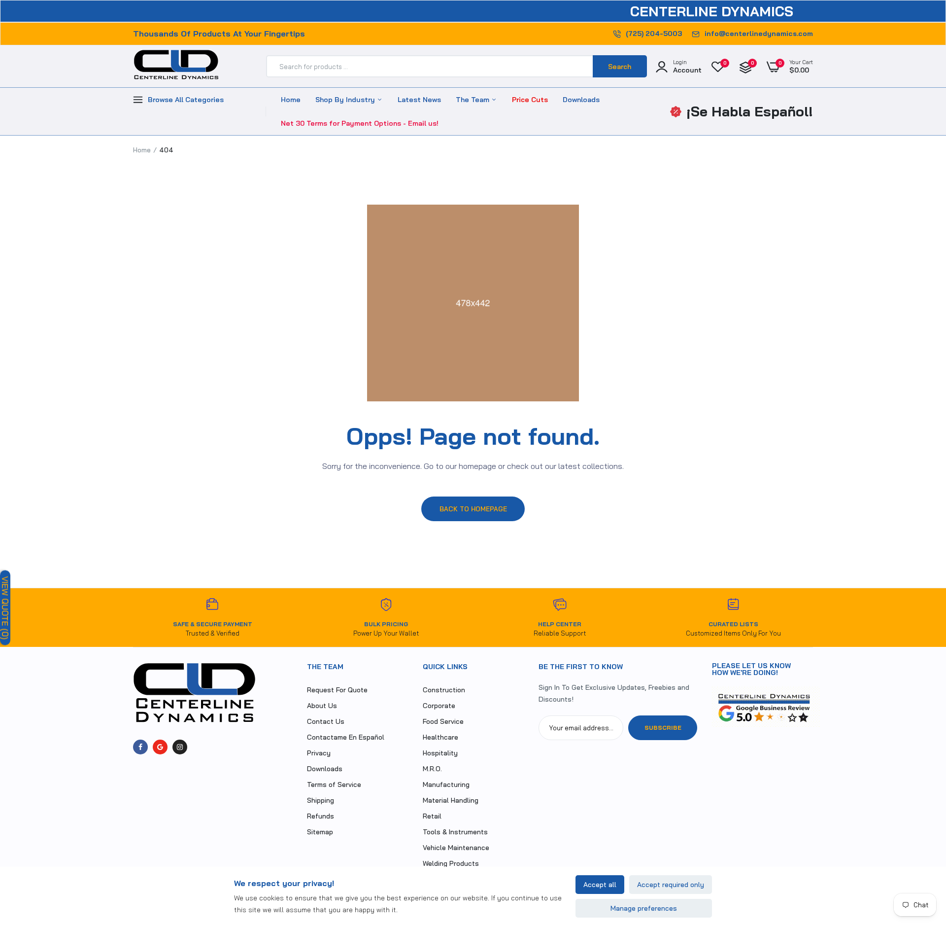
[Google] (160, 747)
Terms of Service (334, 784)
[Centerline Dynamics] (176, 66)
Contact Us (325, 721)
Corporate (439, 705)
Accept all (599, 884)
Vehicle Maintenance (456, 847)
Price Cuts (530, 99)
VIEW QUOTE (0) (5, 607)
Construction (444, 689)
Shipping (320, 800)
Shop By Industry (346, 99)
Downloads (581, 99)
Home (291, 99)
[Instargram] (179, 747)
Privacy (319, 752)
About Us (322, 705)
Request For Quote (337, 689)
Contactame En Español (345, 737)
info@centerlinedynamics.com (759, 33)
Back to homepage (473, 509)
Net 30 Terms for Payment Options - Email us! (360, 123)
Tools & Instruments (455, 831)
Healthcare (440, 737)
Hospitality (440, 752)
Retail (432, 816)
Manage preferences (643, 908)
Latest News (419, 99)
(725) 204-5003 (654, 33)
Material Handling (450, 800)
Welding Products (451, 863)
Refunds (320, 816)
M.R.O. (432, 768)
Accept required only (670, 884)
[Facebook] (140, 747)
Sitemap (320, 831)
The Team (473, 99)
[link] (919, 854)
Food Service (443, 721)
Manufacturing (446, 784)
